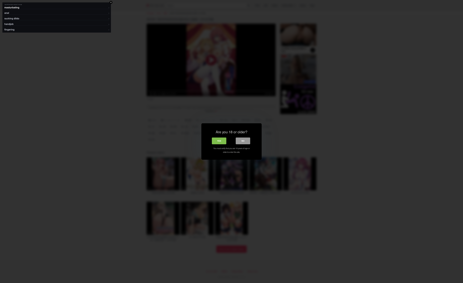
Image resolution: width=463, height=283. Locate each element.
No (243, 140)
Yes (219, 140)
